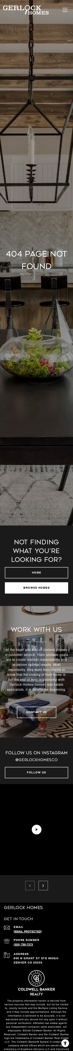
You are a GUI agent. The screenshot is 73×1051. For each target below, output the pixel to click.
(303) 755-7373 (23, 944)
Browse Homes (36, 588)
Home (36, 572)
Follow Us (36, 772)
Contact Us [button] (36, 712)
